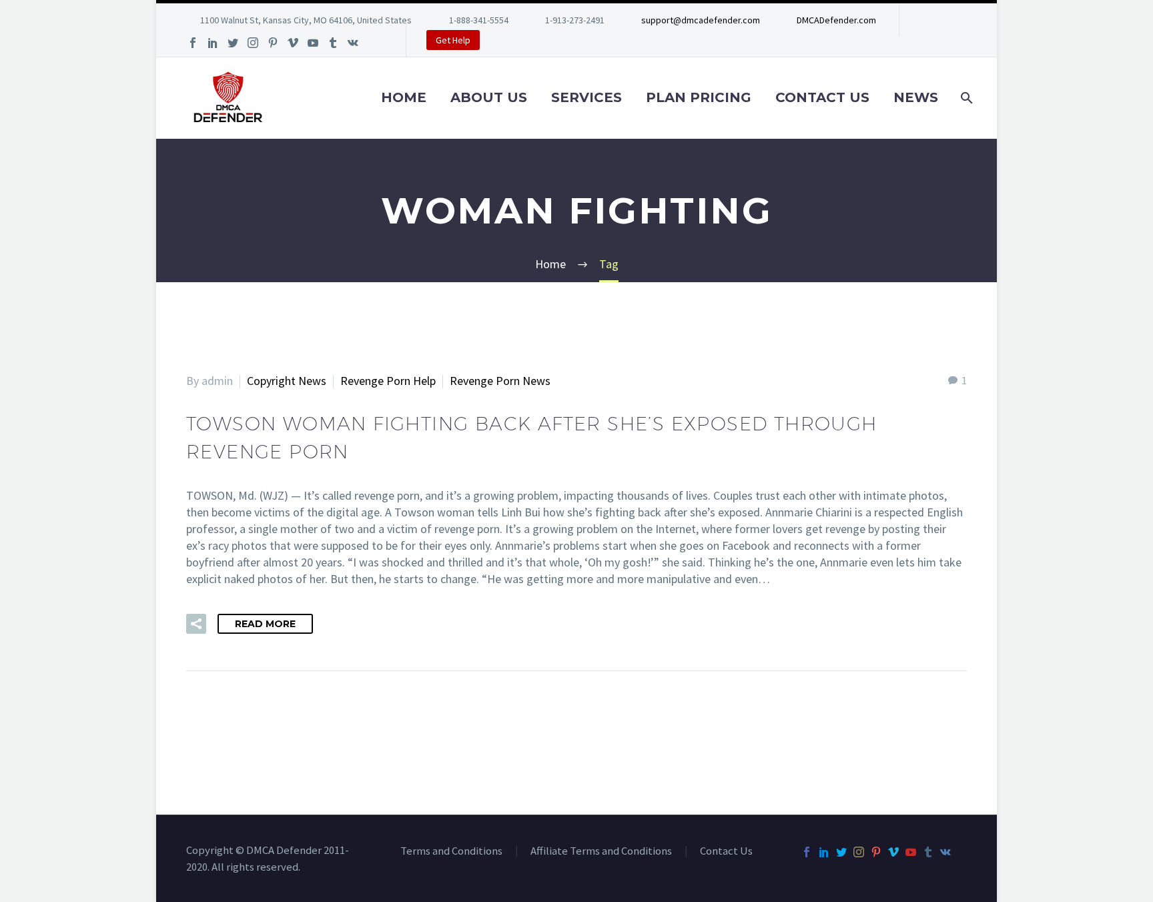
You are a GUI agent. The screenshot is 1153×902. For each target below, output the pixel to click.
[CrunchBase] (373, 42)
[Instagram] (253, 42)
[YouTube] (313, 42)
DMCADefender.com (836, 20)
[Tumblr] (333, 42)
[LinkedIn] (213, 42)
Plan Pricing (698, 97)
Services (586, 97)
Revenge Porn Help (388, 380)
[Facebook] (193, 42)
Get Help (453, 40)
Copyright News (286, 380)
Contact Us (822, 97)
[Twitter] (233, 42)
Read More (265, 624)
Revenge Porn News (500, 380)
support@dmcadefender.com (700, 20)
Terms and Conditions (451, 851)
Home (403, 97)
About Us (488, 97)
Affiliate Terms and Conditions (601, 851)
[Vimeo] (293, 42)
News (915, 97)
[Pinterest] (273, 42)
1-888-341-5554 (478, 20)
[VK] (353, 42)
